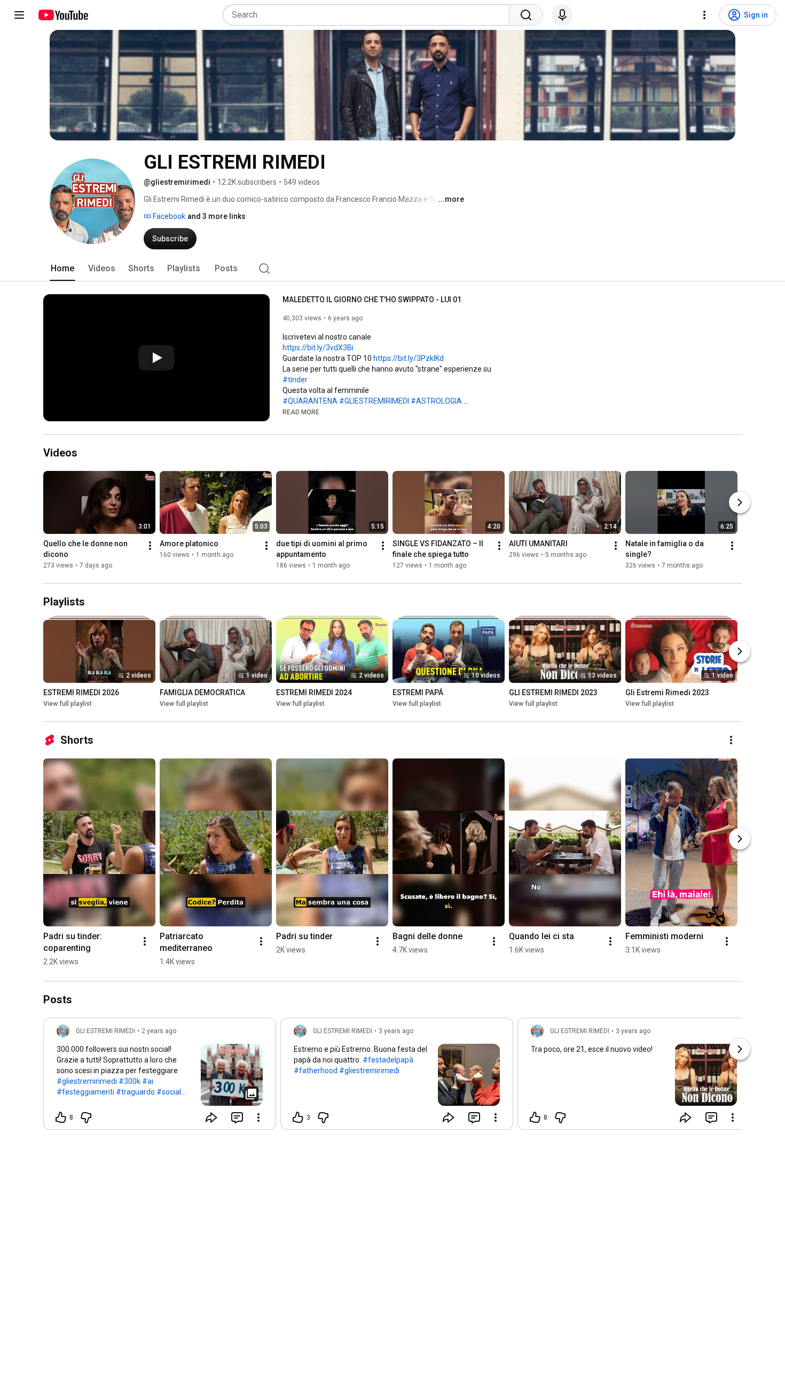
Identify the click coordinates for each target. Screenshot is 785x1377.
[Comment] (237, 1117)
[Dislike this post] (86, 1117)
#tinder (295, 379)
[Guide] (19, 15)
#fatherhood (315, 1070)
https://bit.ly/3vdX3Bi (318, 347)
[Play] (156, 358)
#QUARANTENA (309, 401)
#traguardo (135, 1092)
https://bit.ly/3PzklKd (408, 358)
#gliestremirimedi (87, 1081)
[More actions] (150, 545)
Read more (300, 412)
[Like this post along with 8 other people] (60, 1117)
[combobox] (369, 15)
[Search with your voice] (562, 15)
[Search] (526, 15)
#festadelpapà (388, 1060)
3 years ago (396, 1031)
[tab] (62, 268)
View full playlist (67, 703)
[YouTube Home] (63, 15)
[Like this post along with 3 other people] (298, 1117)
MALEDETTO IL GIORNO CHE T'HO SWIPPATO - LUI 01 (371, 299)
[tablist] (392, 268)
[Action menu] (258, 1117)
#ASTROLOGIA (436, 401)
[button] (300, 411)
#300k (129, 1081)
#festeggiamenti (85, 1092)
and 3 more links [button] (216, 216)
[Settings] (704, 15)
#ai (147, 1081)
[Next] (739, 502)
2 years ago (159, 1031)
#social (168, 1092)
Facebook (168, 216)
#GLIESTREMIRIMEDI (374, 401)
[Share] (211, 1117)
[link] (160, 1077)
